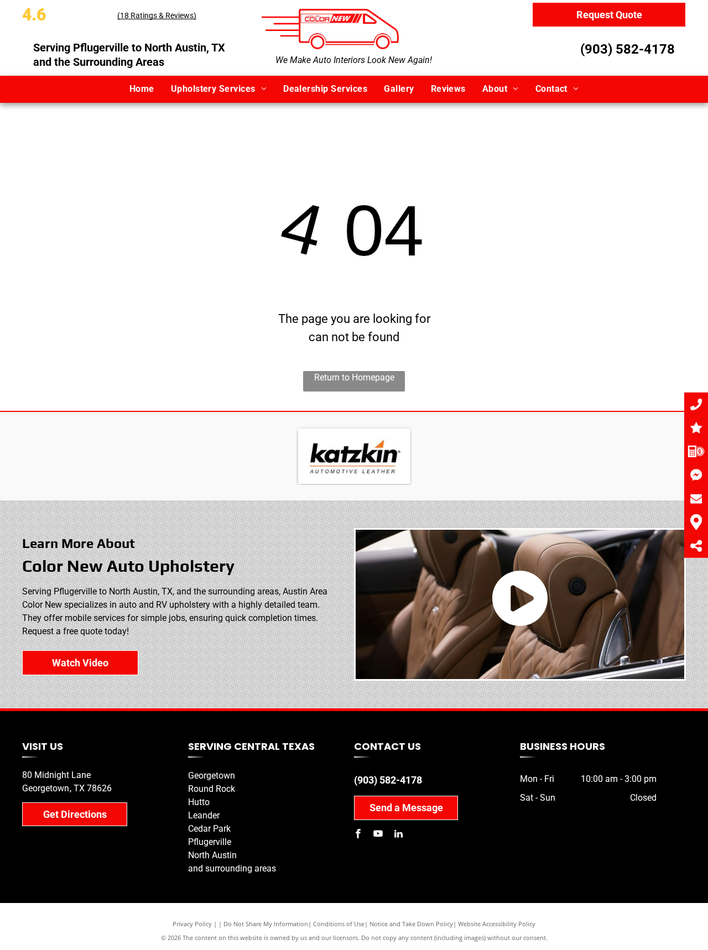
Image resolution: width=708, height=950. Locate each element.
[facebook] (358, 835)
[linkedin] (398, 835)
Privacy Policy (192, 924)
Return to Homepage (354, 377)
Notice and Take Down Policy (411, 924)
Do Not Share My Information (265, 924)
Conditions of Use (339, 924)
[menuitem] (142, 89)
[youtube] (378, 835)
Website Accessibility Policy (496, 924)
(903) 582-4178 (627, 49)
